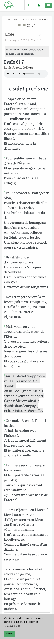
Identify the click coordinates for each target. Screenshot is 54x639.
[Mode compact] (33, 26)
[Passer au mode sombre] (39, 5)
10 (5, 508)
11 (5, 568)
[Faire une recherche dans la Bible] (29, 5)
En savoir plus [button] (12, 626)
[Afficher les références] (29, 26)
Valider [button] (9, 633)
